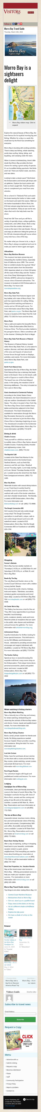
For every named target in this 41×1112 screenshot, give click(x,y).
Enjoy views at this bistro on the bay (21, 904)
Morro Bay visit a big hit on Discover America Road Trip (12, 983)
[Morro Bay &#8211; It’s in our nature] (10, 957)
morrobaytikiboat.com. (24, 766)
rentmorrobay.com (22, 880)
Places (8, 1073)
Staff (8, 1077)
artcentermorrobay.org (24, 627)
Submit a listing (11, 1063)
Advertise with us (12, 1059)
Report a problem (12, 1087)
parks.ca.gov (16, 311)
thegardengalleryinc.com (13, 673)
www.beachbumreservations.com (16, 857)
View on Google (10, 1106)
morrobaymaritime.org (12, 288)
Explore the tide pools (16, 912)
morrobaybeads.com (15, 599)
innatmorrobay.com (22, 834)
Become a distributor (13, 1070)
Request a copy (11, 1066)
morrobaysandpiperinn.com (14, 808)
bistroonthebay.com (11, 504)
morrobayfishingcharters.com (14, 749)
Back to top (30, 1099)
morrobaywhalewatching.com (14, 728)
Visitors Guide (13, 991)
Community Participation (15, 1080)
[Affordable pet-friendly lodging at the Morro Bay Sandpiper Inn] (10, 933)
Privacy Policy (11, 1084)
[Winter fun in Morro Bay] (25, 933)
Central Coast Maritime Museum (20, 895)
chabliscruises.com (11, 450)
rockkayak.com (21, 779)
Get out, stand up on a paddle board (21, 901)
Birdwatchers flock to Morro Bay (19, 898)
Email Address (9, 1011)
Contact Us (10, 1091)
